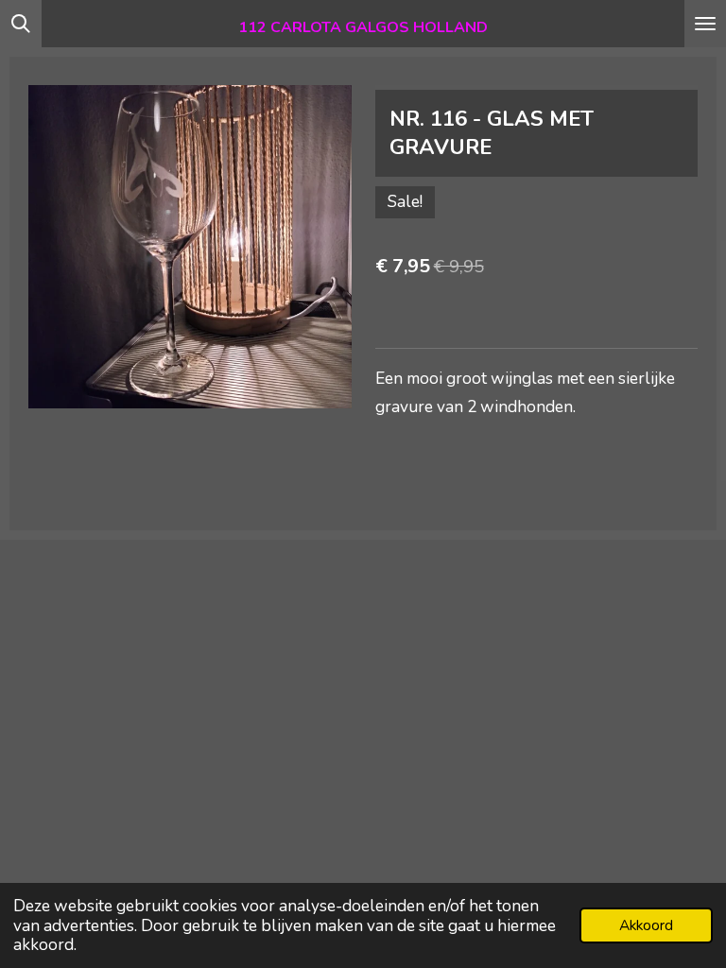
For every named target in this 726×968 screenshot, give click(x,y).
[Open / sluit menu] (705, 23)
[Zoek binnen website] (21, 23)
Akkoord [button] (646, 925)
